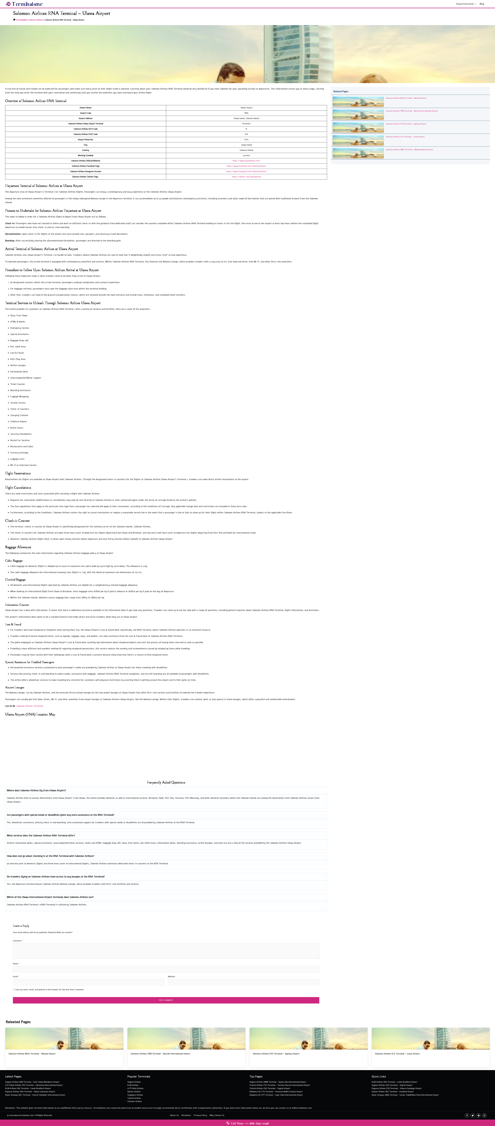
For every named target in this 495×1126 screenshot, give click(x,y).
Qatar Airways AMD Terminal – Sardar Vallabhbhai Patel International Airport (405, 1095)
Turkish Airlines (134, 1098)
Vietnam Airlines (134, 1101)
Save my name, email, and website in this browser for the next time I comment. (49, 989)
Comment (18, 940)
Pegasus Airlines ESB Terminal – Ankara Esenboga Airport (397, 1088)
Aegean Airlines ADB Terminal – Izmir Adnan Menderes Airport (32, 1082)
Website (171, 976)
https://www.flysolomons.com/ (247, 160)
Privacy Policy (200, 1115)
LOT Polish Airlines (135, 1088)
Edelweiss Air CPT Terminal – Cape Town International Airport (276, 1095)
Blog (482, 3)
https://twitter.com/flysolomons (246, 176)
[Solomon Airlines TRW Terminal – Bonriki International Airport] (358, 114)
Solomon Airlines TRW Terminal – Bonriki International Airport (412, 111)
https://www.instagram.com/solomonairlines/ (246, 171)
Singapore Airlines (135, 1095)
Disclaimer (186, 1115)
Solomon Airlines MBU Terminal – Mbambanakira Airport (409, 149)
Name (16, 963)
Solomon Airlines (36, 20)
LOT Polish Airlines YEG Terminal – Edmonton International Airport (34, 1085)
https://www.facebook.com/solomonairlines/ (246, 166)
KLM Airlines (132, 1085)
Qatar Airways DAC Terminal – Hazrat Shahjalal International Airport (35, 1095)
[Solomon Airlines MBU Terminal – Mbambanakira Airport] (358, 153)
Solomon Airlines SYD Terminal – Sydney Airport (406, 124)
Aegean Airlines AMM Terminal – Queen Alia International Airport (277, 1082)
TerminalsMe (21, 20)
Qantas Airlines (134, 1091)
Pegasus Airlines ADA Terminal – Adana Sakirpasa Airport (30, 1091)
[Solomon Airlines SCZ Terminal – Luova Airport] (358, 140)
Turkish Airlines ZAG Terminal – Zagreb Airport (269, 1088)
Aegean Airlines (134, 1082)
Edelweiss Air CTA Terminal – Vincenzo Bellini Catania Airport (276, 1091)
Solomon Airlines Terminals (29, 706)
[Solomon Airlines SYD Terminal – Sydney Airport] (358, 127)
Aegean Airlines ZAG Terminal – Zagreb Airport (392, 1085)
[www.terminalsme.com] (24, 3)
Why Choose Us (217, 1115)
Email (16, 976)
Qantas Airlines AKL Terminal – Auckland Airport (393, 1091)
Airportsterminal (464, 3)
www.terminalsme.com (24, 1115)
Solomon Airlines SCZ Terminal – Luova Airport (405, 137)
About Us (174, 1115)
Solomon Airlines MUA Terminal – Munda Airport (406, 98)
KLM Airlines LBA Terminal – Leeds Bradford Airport (28, 1088)
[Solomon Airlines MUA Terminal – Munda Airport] (358, 101)
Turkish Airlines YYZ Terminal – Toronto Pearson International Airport (279, 1085)
